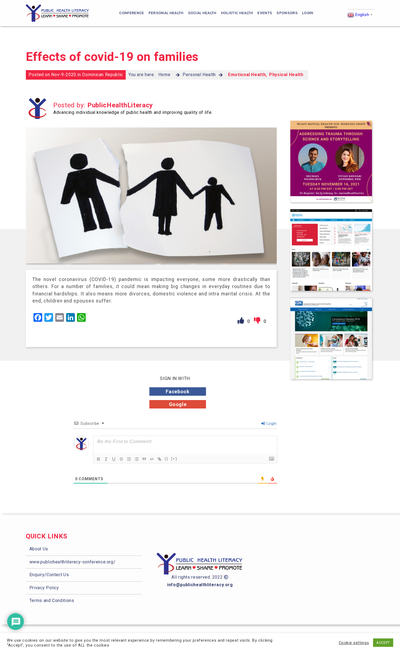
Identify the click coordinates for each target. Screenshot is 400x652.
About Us (38, 548)
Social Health (202, 13)
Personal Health (166, 13)
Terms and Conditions (51, 600)
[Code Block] (152, 459)
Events (264, 13)
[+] (174, 459)
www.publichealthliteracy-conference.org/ (72, 561)
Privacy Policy (44, 587)
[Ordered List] (129, 459)
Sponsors (287, 13)
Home (164, 74)
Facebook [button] (177, 391)
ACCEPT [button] (383, 643)
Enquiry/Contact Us (49, 574)
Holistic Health (237, 13)
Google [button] (178, 404)
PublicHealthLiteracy (120, 105)
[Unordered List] (136, 459)
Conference (131, 13)
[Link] (159, 459)
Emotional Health (247, 74)
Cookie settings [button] (354, 642)
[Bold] (98, 459)
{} (166, 459)
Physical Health (286, 74)
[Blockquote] (144, 459)
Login (307, 13)
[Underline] (114, 459)
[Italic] (106, 459)
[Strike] (121, 459)
